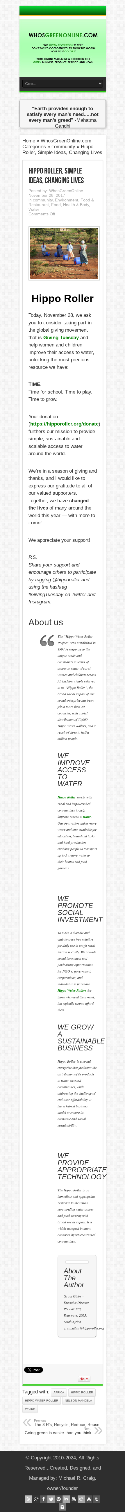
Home (28, 141)
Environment (66, 200)
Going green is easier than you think (58, 1431)
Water (33, 209)
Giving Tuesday (61, 337)
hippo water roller (41, 1400)
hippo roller (82, 1392)
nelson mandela (78, 1400)
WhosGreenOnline (66, 190)
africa (58, 1392)
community (63, 146)
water (30, 1408)
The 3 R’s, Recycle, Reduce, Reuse (66, 1423)
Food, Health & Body (70, 204)
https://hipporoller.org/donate (64, 424)
